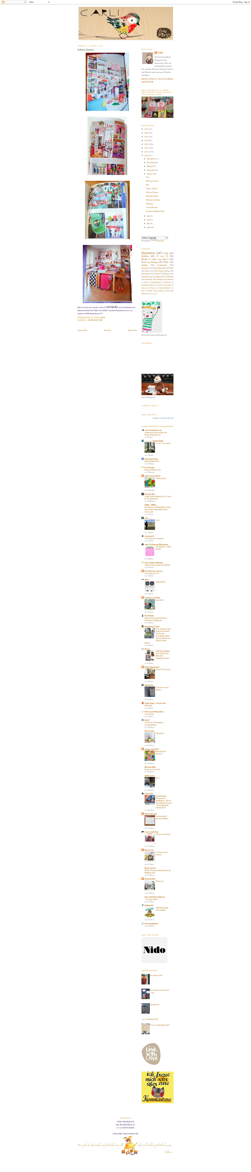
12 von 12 (162, 256)
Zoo (147, 177)
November (151, 162)
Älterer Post (132, 330)
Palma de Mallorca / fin (153, 470)
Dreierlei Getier (152, 196)
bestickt (153, 294)
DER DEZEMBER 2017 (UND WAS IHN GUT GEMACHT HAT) (163, 654)
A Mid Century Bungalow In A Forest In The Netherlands (158, 497)
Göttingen (145, 273)
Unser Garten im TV (152, 573)
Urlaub (156, 273)
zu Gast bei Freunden (163, 285)
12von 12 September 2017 (159, 1025)
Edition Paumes (152, 192)
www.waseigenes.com (153, 430)
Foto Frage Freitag (162, 271)
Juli (148, 216)
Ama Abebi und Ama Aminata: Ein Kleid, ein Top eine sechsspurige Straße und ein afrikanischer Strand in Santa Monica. (158, 636)
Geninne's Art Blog (152, 597)
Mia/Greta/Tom (160, 268)
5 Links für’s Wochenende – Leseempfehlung (154, 723)
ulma (147, 579)
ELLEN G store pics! (163, 669)
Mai (148, 223)
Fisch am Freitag (149, 261)
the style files (150, 494)
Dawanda (170, 279)
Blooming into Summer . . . (161, 752)
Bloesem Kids (150, 766)
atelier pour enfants (153, 475)
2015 (147, 136)
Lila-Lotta (149, 793)
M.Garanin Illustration (154, 711)
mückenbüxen (160, 582)
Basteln (170, 276)
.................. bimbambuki (154, 440)
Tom (143, 291)
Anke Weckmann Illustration (156, 544)
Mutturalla (149, 905)
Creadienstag (146, 276)
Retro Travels (150, 867)
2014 (147, 140)
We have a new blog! (163, 834)
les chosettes (149, 467)
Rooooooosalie (152, 181)
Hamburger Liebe (152, 626)
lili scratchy (149, 730)
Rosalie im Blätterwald (155, 211)
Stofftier (145, 256)
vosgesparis (149, 535)
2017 (147, 129)
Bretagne (149, 203)
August (150, 173)
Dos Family (149, 615)
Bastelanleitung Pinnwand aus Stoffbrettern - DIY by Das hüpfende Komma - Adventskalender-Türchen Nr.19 (164, 802)
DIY (171, 268)
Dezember (151, 158)
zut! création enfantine (154, 562)
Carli (166, 253)
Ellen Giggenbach (152, 667)
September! (160, 600)
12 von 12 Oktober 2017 (149, 1019)
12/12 (158, 520)
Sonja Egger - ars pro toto (155, 703)
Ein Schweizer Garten (153, 571)
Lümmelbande (151, 207)
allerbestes (149, 685)
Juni (149, 219)
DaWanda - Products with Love (163, 418)
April (149, 227)
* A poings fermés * (152, 899)
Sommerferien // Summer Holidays (162, 817)
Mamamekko (150, 878)
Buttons (168, 282)
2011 (147, 151)
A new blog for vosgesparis (154, 538)
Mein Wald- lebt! (155, 975)
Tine (160, 53)
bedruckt (148, 279)
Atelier (144, 265)
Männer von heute (153, 199)
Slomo (147, 648)
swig (146, 517)
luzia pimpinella (151, 923)
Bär (147, 184)
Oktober (150, 166)
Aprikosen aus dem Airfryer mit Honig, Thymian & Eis (156, 433)
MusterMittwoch (165, 288)
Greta (147, 271)
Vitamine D (160, 733)
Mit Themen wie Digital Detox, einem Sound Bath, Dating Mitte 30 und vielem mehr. (158, 509)
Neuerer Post (82, 330)
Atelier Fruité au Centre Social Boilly (157, 565)
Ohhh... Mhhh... (151, 504)
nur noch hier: (149, 714)
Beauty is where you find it (154, 259)
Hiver (158, 778)
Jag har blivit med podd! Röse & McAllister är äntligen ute (156, 619)
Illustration (148, 253)
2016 (147, 132)
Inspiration (95, 320)
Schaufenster (154, 1004)
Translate (160, 240)
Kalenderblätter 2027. (152, 461)
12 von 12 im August (163, 443)
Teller (166, 261)
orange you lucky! (152, 748)
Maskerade (148, 705)
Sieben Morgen (151, 813)
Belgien (166, 273)
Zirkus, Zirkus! (152, 188)
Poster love (159, 881)
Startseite (107, 330)
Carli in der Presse (148, 288)
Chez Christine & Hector (155, 896)
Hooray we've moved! (152, 769)
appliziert (159, 276)
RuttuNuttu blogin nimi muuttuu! (162, 908)
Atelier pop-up (161, 478)
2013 (147, 144)
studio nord (149, 775)
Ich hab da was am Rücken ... (162, 688)
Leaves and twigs (151, 831)
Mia (145, 282)
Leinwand (162, 265)
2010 (147, 155)
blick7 (147, 720)
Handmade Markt (147, 285)
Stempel (160, 279)
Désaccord (149, 849)
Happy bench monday (156, 291)
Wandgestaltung (156, 282)
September (151, 170)
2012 (147, 148)
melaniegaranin (151, 458)
